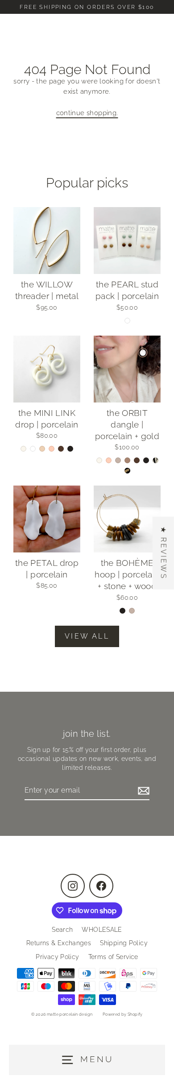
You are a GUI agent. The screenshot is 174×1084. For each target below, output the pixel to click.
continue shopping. (87, 113)
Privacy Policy (57, 956)
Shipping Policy (124, 943)
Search (62, 929)
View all (87, 636)
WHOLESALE (102, 929)
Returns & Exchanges (58, 943)
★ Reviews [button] (163, 552)
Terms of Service (113, 956)
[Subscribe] (142, 790)
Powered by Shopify (123, 1014)
